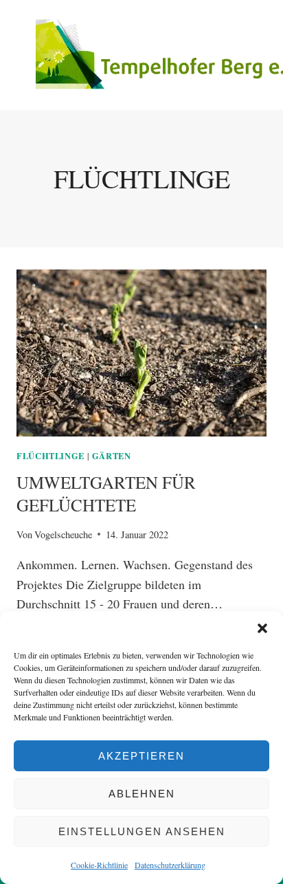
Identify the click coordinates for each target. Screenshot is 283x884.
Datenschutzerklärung (170, 864)
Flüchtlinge (50, 456)
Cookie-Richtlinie (99, 864)
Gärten (111, 456)
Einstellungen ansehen (141, 831)
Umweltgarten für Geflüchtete (106, 493)
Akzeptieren (141, 756)
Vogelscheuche (63, 534)
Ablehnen (142, 793)
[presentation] (141, 353)
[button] (262, 628)
